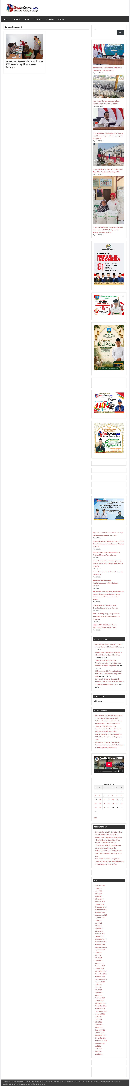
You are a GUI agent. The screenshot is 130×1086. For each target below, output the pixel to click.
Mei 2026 (98, 893)
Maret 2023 (99, 995)
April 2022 (98, 1024)
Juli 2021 (98, 1046)
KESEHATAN (50, 19)
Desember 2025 (100, 907)
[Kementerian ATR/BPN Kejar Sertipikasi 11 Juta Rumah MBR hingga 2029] (108, 54)
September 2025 (101, 915)
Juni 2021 (98, 1049)
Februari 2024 (100, 966)
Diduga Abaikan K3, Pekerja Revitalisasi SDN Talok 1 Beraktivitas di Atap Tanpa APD (108, 673)
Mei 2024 (98, 958)
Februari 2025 (100, 934)
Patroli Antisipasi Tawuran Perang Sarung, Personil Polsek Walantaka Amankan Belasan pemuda (108, 563)
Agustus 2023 (100, 982)
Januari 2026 (99, 904)
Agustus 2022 (100, 1014)
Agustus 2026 (100, 885)
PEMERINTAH (16, 19)
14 (113, 799)
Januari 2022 (99, 1032)
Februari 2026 (100, 901)
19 (104, 803)
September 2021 (101, 1040)
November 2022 (100, 1006)
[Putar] (96, 771)
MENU (5, 19)
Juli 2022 (98, 1016)
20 (108, 803)
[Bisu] (119, 771)
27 (108, 807)
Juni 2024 (98, 955)
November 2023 (100, 974)
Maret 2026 (99, 899)
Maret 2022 (99, 1027)
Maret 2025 (99, 931)
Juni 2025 (98, 923)
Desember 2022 (100, 1003)
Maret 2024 (99, 963)
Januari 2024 (99, 968)
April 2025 (98, 928)
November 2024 (100, 942)
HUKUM (27, 19)
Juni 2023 (98, 987)
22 (117, 803)
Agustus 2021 (100, 1043)
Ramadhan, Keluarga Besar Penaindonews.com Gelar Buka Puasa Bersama (105, 583)
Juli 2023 (98, 984)
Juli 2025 (98, 920)
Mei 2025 (98, 926)
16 (121, 799)
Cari (95, 28)
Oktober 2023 (100, 976)
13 (108, 799)
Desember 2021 (100, 1035)
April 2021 (98, 1054)
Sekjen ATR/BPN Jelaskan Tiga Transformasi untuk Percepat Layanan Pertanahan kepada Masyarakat (108, 135)
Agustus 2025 (100, 917)
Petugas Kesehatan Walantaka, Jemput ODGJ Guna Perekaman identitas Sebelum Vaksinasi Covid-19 (108, 543)
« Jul (95, 817)
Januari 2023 (99, 1000)
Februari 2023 (100, 998)
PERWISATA (37, 19)
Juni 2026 (98, 891)
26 (104, 807)
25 (100, 807)
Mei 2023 (98, 990)
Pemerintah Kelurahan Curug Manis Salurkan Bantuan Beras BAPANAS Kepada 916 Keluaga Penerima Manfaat (108, 229)
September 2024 (101, 947)
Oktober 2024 (100, 944)
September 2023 (101, 979)
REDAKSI (61, 19)
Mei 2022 (98, 1022)
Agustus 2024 (100, 950)
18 (100, 803)
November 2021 (100, 1038)
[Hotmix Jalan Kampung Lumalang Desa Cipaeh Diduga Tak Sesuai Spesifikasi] (108, 86)
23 (121, 803)
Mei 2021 (98, 1051)
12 (104, 799)
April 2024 (98, 960)
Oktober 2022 (100, 1008)
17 (96, 803)
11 (100, 799)
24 (96, 807)
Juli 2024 (98, 952)
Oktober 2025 (100, 912)
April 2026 (98, 896)
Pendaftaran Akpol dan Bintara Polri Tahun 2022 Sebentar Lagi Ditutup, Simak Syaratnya (24, 64)
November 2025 (100, 909)
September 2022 (101, 1011)
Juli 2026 (98, 888)
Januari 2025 (99, 936)
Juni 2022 (98, 1019)
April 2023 (98, 992)
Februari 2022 (100, 1030)
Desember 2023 (100, 971)
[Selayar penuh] (122, 771)
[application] (109, 764)
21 (113, 803)
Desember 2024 (100, 939)
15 (117, 799)
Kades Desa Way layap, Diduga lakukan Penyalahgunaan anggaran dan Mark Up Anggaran (106, 616)
